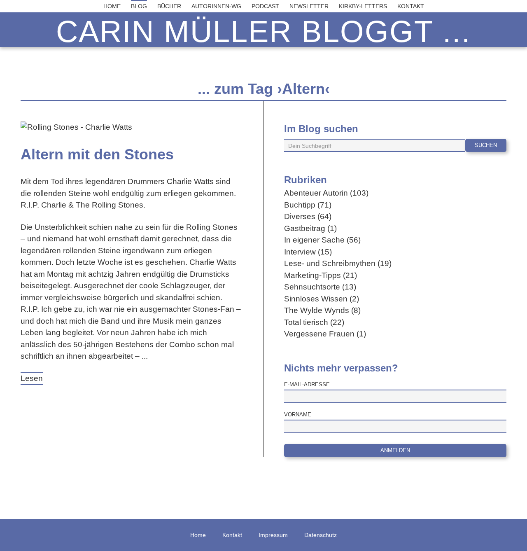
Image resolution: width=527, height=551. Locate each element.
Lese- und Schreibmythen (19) (338, 263)
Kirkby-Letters (363, 6)
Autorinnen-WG (216, 6)
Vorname (297, 414)
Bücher (169, 6)
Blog (139, 6)
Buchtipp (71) (307, 205)
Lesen (32, 378)
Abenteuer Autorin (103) (326, 193)
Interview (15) (308, 251)
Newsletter (309, 6)
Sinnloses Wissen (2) (321, 298)
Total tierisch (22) (314, 322)
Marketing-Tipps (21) (320, 275)
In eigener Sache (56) (322, 240)
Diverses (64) (307, 216)
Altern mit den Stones (97, 154)
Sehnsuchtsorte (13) (320, 287)
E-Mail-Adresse (307, 384)
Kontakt (410, 6)
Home (112, 6)
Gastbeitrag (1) (310, 228)
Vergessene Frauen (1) (325, 333)
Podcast (265, 6)
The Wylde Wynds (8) (322, 310)
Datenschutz (320, 535)
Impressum (273, 535)
